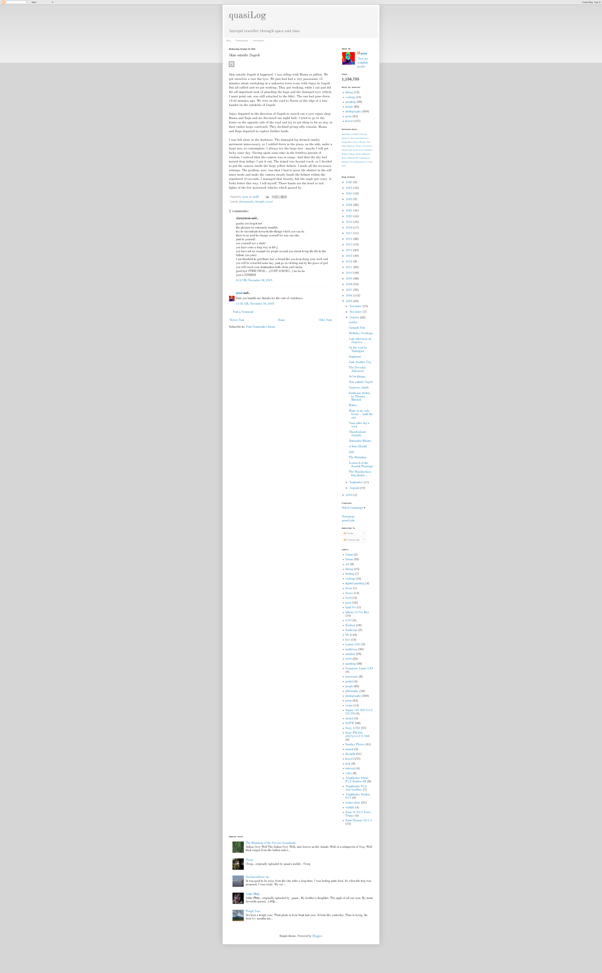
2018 (349, 227)
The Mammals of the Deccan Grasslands (271, 843)
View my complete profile (362, 62)
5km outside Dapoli (358, 138)
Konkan (350, 625)
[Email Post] (266, 197)
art (347, 564)
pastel (349, 681)
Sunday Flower (355, 744)
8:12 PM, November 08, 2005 (254, 280)
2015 (349, 244)
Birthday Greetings (361, 333)
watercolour (352, 802)
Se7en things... (358, 376)
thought (259, 202)
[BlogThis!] (276, 196)
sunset (349, 749)
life (347, 635)
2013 (349, 256)
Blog (228, 40)
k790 (348, 620)
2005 (349, 301)
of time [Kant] (358, 446)
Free (351, 162)
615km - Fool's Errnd (363, 146)
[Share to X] (279, 196)
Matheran (350, 146)
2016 (349, 239)
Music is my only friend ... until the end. (361, 414)
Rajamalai (345, 162)
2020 (349, 216)
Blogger (317, 936)
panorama (351, 676)
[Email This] (273, 196)
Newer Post (237, 320)
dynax (349, 593)
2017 (349, 233)
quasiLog (247, 15)
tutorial (350, 768)
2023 (349, 199)
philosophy (352, 691)
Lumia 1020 (352, 644)
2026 (349, 182)
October (355, 317)
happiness (355, 356)
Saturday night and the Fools (352, 150)
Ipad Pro (350, 607)
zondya (353, 322)
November (356, 312)
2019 (349, 222)
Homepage (258, 40)
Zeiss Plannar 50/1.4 (358, 820)
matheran (351, 649)
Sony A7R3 (352, 728)
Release (352, 154)
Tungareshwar (364, 158)
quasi (239, 293)
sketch (349, 718)
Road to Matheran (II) (350, 158)
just (351, 452)
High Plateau (346, 134)
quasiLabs (348, 520)
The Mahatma (357, 457)
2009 (349, 278)
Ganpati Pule (357, 327)
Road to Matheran (363, 154)
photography (246, 202)
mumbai (350, 654)
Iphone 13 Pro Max (357, 612)
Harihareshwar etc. (361, 162)
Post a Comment (243, 312)
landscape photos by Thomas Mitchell (359, 396)
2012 (349, 261)
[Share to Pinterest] (285, 196)
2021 (349, 210)
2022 (349, 205)
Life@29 (355, 134)
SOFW (349, 723)
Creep (249, 860)
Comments (353, 540)
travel (269, 202)
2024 (349, 193)
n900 (348, 659)
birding (349, 574)
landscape (351, 630)
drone (348, 588)
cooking (350, 97)
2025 (349, 188)
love (347, 639)
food (348, 598)
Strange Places (347, 142)
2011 (349, 267)
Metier (353, 405)
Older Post (325, 320)
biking (349, 92)
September (356, 482)
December (356, 306)
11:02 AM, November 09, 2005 (255, 303)
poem (348, 116)
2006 (349, 295)
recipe (349, 705)
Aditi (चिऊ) (253, 894)
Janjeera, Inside (359, 387)
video (348, 773)
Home (281, 320)
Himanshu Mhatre (360, 441)
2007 (349, 290)
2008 (349, 284)
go (367, 138)
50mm (349, 559)
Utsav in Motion (359, 142)
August (355, 488)
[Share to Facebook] (282, 196)
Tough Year (253, 911)
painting (350, 102)
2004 (349, 495)
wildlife (349, 807)
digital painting (354, 583)
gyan (348, 602)
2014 (349, 250)
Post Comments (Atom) (260, 326)
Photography (241, 40)
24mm (349, 554)
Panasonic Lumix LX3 (359, 668)
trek (348, 763)
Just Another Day (360, 362)
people (349, 106)
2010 (349, 272)
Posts (349, 533)
